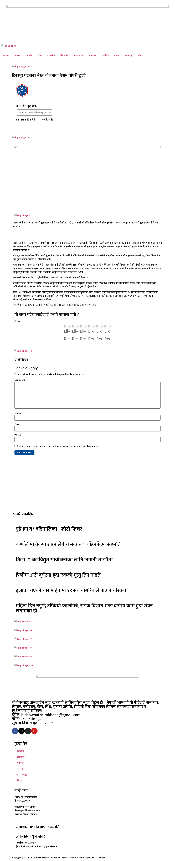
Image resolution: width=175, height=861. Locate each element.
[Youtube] (34, 731)
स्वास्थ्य (18, 56)
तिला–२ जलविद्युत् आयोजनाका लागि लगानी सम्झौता (64, 560)
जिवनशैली (64, 56)
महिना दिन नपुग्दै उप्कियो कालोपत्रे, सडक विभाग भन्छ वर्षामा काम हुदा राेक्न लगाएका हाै (84, 608)
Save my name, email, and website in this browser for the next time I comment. (58, 446)
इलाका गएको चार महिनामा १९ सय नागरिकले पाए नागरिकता (72, 590)
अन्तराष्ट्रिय (128, 56)
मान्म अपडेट (22, 775)
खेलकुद (141, 56)
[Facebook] (15, 731)
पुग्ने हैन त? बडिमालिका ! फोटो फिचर (49, 529)
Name (18, 413)
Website (18, 435)
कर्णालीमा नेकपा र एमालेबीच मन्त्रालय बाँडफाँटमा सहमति (68, 544)
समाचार (6, 56)
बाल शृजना (79, 56)
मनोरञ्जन (93, 56)
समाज (116, 56)
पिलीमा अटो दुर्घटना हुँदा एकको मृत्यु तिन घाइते (58, 575)
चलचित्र (105, 56)
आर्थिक (29, 56)
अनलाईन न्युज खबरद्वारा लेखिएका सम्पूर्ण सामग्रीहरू (34, 112)
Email (17, 424)
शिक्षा (40, 56)
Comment (20, 380)
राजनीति (51, 56)
